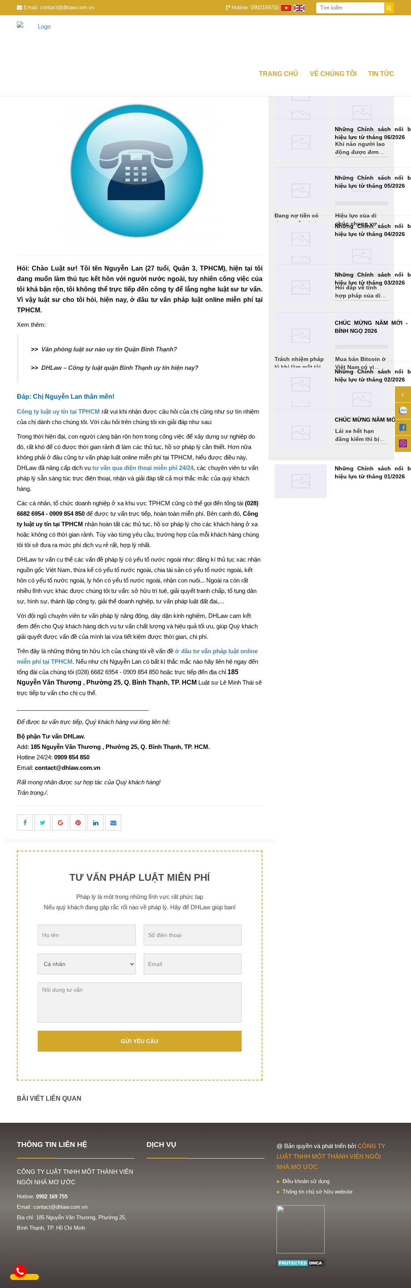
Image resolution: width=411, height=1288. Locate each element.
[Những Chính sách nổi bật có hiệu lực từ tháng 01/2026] (301, 481)
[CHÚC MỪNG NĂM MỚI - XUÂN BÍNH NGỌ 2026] (301, 336)
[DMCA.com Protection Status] (301, 1262)
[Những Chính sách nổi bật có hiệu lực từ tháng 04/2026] (301, 239)
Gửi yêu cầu (139, 1041)
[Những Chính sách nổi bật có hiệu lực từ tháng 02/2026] (301, 384)
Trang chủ (278, 73)
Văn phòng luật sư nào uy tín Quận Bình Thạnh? (109, 349)
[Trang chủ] (205, 39)
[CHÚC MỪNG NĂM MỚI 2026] (301, 433)
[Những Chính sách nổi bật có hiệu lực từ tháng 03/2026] (301, 288)
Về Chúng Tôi (333, 73)
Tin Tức (381, 73)
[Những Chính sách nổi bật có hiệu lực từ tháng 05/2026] (301, 191)
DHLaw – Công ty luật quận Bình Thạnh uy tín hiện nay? (119, 367)
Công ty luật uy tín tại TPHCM (58, 411)
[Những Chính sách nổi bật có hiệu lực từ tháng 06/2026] (301, 142)
